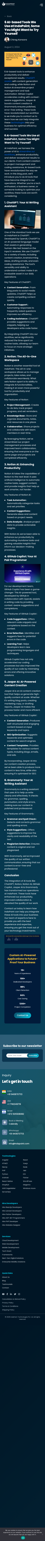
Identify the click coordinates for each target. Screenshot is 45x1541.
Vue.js (25, 1163)
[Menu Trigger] (41, 4)
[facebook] (8, 1294)
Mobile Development (10, 1247)
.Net (24, 1170)
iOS (24, 1174)
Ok (23, 1538)
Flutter (26, 1177)
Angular (5, 1160)
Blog (4, 1280)
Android (5, 1177)
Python (5, 1174)
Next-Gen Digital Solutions (13, 1258)
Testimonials (7, 1284)
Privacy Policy (7, 1302)
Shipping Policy (8, 1310)
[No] (42, 1534)
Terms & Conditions (10, 1306)
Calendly (13, 1123)
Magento (26, 1184)
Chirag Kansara (18, 39)
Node (25, 1167)
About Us (6, 1277)
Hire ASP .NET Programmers (13, 1218)
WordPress (27, 1181)
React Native (7, 1181)
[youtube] (4, 1294)
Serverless (6, 1192)
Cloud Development (10, 1240)
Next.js (4, 1167)
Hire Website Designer (11, 1225)
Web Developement (10, 1244)
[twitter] (16, 1294)
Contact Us (22, 1015)
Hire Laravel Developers (12, 1211)
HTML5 (5, 1163)
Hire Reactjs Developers (12, 1207)
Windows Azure (29, 1188)
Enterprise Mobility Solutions (13, 1262)
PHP (3, 1170)
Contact (5, 1288)
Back (9, 16)
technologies (18, 122)
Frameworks (7, 1254)
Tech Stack (6, 1251)
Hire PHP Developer (10, 1221)
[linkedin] (12, 1294)
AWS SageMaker (9, 1188)
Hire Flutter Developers (11, 1214)
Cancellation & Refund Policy (14, 1299)
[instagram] (20, 1294)
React (25, 1160)
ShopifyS (5, 1184)
